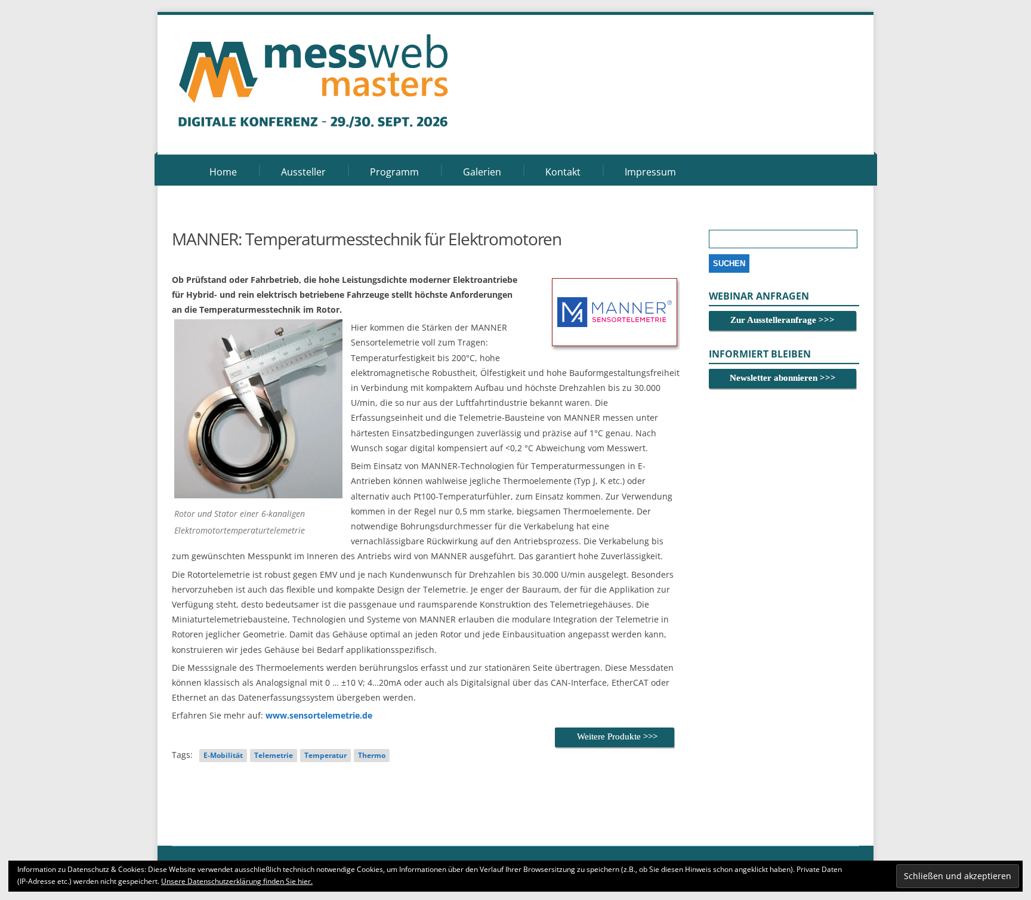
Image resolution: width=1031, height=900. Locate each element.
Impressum (650, 171)
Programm (394, 171)
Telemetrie (273, 755)
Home (223, 171)
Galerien (482, 171)
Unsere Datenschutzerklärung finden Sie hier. (237, 881)
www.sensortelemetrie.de (319, 715)
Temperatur (325, 755)
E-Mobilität (223, 755)
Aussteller (303, 171)
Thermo (371, 755)
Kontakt (563, 171)
